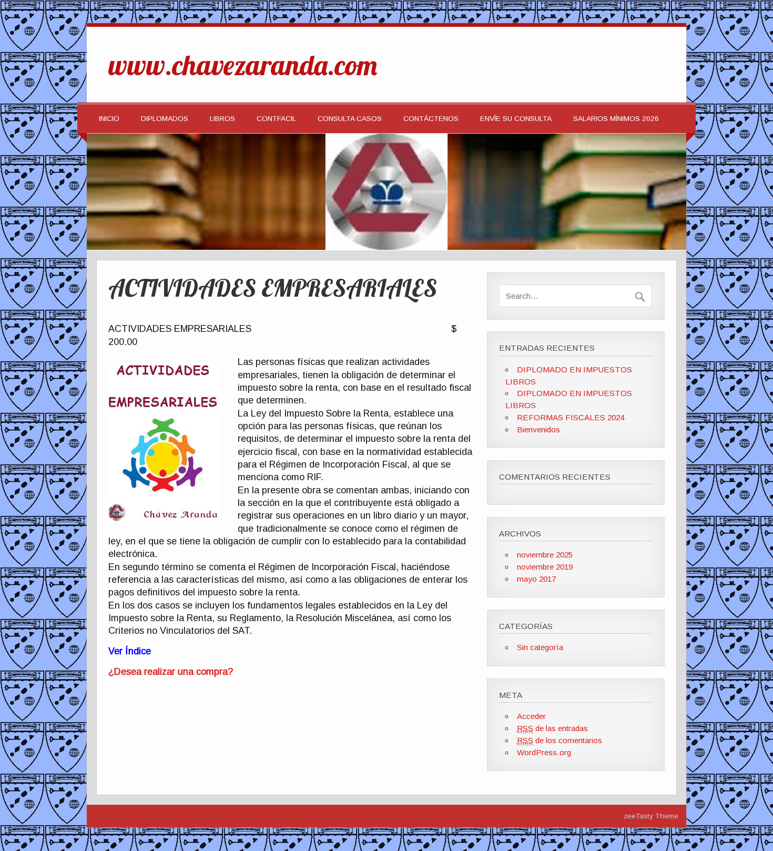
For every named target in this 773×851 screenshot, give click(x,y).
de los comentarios (559, 740)
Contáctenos (431, 119)
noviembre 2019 (545, 566)
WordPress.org (544, 752)
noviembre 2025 (545, 554)
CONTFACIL (276, 119)
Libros (222, 119)
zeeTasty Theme (651, 816)
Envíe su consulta (516, 119)
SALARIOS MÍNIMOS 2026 (616, 119)
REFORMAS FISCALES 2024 (570, 417)
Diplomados (164, 119)
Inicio (109, 119)
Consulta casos (350, 119)
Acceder (531, 716)
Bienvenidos (538, 429)
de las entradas (552, 728)
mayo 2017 (536, 578)
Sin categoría (540, 647)
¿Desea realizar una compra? (170, 671)
